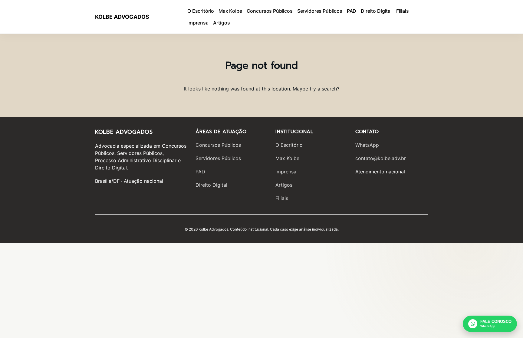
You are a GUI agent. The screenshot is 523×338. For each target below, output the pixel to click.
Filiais (281, 198)
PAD (200, 172)
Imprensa (285, 172)
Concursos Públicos (218, 145)
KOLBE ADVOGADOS (122, 17)
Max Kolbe (287, 158)
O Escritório (289, 145)
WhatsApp (367, 145)
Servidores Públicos (218, 158)
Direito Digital (211, 185)
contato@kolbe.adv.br (380, 158)
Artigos (283, 185)
